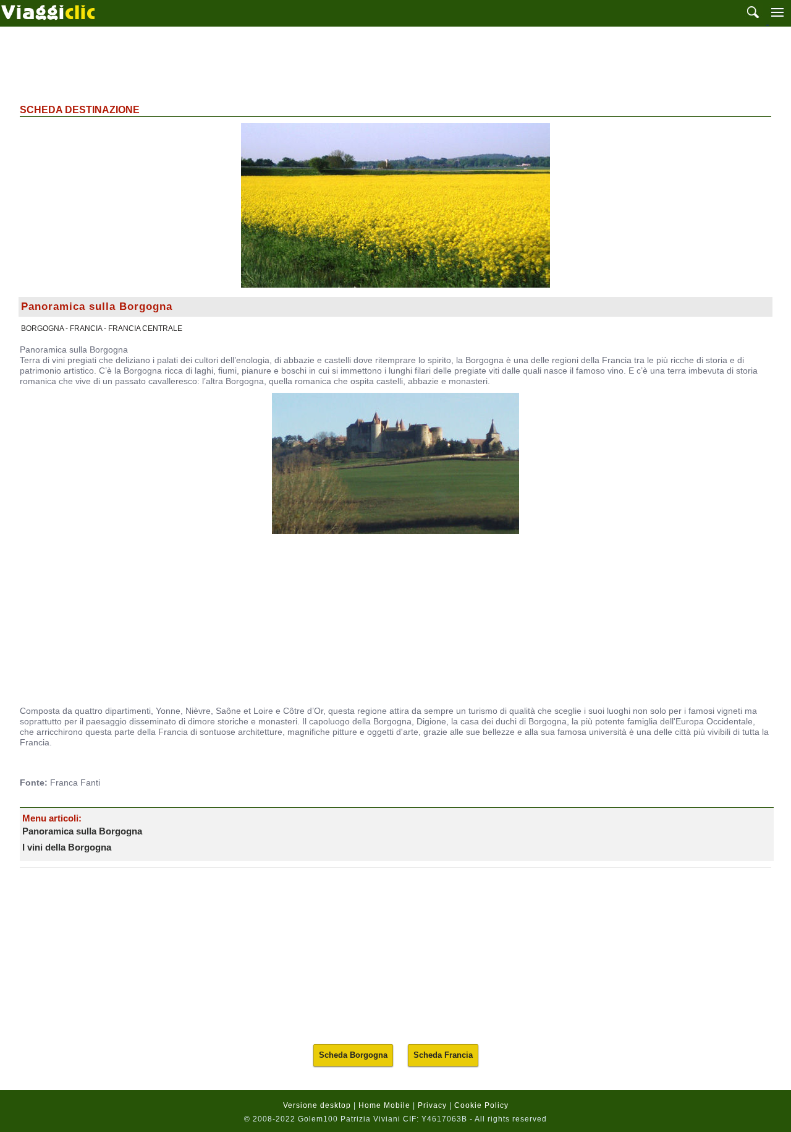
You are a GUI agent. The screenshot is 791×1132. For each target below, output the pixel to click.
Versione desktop (317, 1105)
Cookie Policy (481, 1105)
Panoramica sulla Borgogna (82, 831)
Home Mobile (384, 1105)
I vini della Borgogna (66, 847)
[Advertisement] (395, 64)
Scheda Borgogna (353, 1055)
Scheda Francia (443, 1055)
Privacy (432, 1105)
